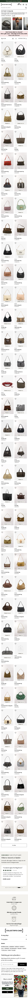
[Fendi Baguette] (7, 717)
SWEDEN (17, 946)
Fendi (2, 58)
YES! (7, 988)
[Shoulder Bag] (7, 316)
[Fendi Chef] (7, 227)
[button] (9, 887)
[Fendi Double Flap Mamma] (7, 94)
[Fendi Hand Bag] (20, 71)
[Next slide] (22, 887)
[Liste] (16, 38)
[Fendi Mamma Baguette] (7, 116)
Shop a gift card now (14, 35)
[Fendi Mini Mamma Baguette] (7, 695)
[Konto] (20, 4)
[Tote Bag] (20, 405)
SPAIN (9, 950)
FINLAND (19, 948)
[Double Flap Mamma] (7, 339)
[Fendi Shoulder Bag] (7, 71)
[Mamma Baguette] (7, 294)
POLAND (14, 950)
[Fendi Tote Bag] (7, 739)
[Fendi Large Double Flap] (20, 160)
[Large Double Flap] (20, 316)
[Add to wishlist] (2, 42)
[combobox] (14, 7)
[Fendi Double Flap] (20, 94)
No (7, 992)
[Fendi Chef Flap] (7, 138)
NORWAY (22, 946)
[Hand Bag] (7, 383)
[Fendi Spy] (7, 49)
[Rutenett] (13, 38)
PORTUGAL (4, 950)
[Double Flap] (20, 517)
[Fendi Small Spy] (7, 583)
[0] (18, 4)
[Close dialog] (26, 976)
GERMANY (7, 948)
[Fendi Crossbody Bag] (7, 561)
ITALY (2, 948)
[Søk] (26, 8)
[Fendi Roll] (20, 138)
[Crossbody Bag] (20, 561)
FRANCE (24, 948)
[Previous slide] (6, 887)
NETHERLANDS (13, 948)
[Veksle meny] (26, 4)
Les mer (13, 15)
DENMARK (11, 946)
